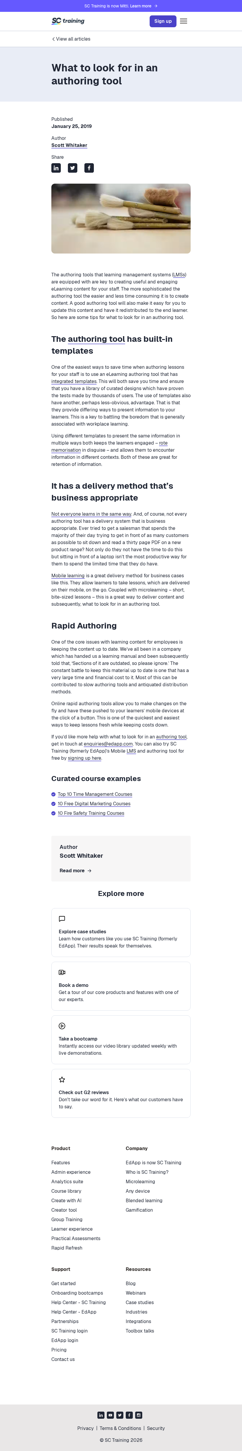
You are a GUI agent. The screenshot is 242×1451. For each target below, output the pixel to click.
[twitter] (119, 1416)
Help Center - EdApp (74, 1312)
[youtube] (110, 1416)
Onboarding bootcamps (77, 1293)
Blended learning (144, 1200)
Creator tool (64, 1210)
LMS (131, 751)
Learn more (140, 6)
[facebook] (129, 1416)
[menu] (183, 21)
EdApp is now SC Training (154, 1163)
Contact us (63, 1359)
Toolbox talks (140, 1331)
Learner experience (72, 1229)
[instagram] (138, 1416)
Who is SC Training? (147, 1172)
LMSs (179, 275)
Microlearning (140, 1182)
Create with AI (66, 1200)
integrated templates (74, 381)
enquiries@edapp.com (108, 744)
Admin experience (71, 1172)
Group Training (67, 1219)
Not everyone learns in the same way (91, 514)
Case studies (140, 1302)
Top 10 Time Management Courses (95, 794)
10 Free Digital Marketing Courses (94, 804)
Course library (66, 1191)
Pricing (59, 1350)
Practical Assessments (75, 1238)
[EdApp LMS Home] (67, 21)
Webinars (136, 1293)
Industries (136, 1312)
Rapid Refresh (66, 1248)
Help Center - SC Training (78, 1302)
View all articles (73, 39)
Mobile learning (68, 576)
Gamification (139, 1210)
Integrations (138, 1321)
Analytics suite (67, 1182)
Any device (138, 1191)
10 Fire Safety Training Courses (91, 813)
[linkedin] (100, 1416)
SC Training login (69, 1331)
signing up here (84, 758)
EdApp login (64, 1340)
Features (60, 1163)
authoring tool (96, 339)
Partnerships (65, 1321)
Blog (131, 1283)
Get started (63, 1283)
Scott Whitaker (69, 145)
